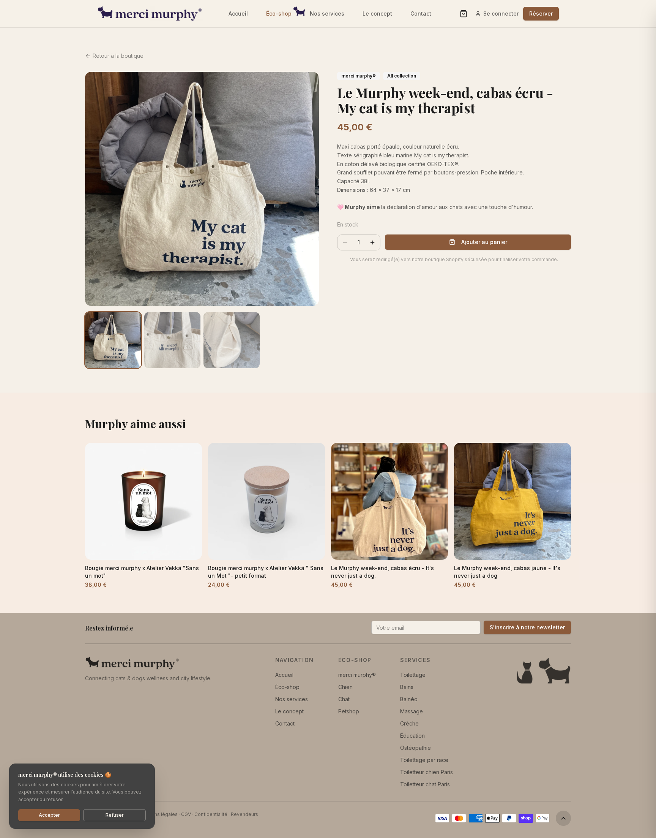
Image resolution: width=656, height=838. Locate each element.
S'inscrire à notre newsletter (527, 627)
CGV (186, 814)
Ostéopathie (415, 748)
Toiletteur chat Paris (425, 784)
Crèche (409, 723)
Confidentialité (210, 814)
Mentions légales (158, 814)
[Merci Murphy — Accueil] (150, 13)
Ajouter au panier (484, 242)
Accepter (49, 815)
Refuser (115, 815)
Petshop (348, 711)
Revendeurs (244, 814)
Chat (344, 699)
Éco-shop (279, 13)
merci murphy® (357, 675)
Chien (345, 687)
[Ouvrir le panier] (463, 14)
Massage (411, 711)
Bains (406, 687)
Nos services (327, 13)
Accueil (238, 13)
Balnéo (409, 699)
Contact (420, 13)
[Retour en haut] (563, 818)
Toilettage (413, 675)
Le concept (377, 13)
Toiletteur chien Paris (426, 772)
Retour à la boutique (118, 55)
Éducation (412, 735)
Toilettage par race (424, 760)
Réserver (541, 13)
